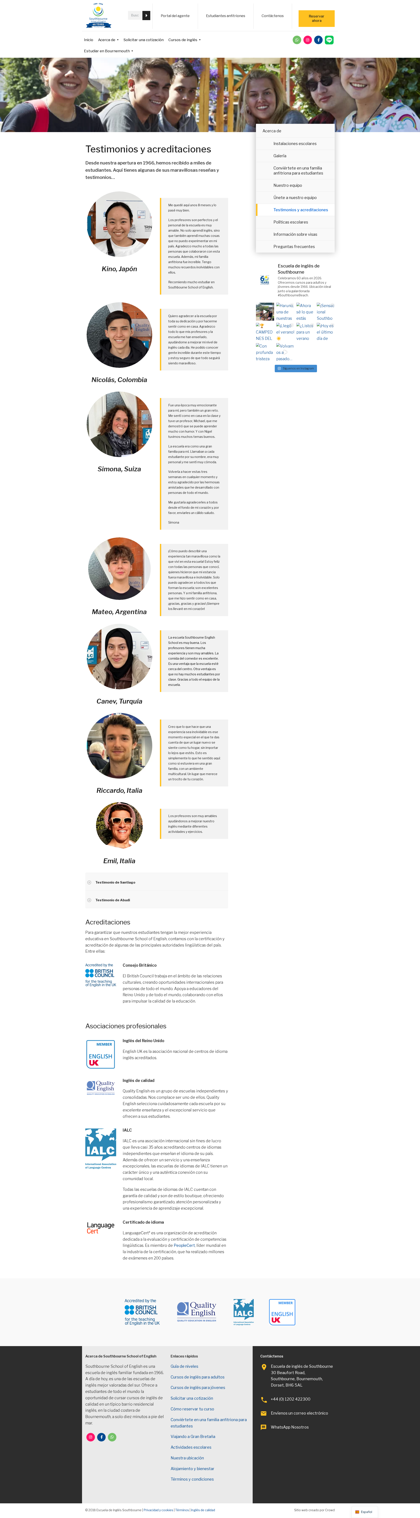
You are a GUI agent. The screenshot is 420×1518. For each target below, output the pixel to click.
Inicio (88, 40)
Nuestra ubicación (187, 1458)
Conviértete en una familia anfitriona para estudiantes (298, 170)
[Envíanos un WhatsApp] (297, 40)
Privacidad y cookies (158, 1510)
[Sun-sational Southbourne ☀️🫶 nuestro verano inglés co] (326, 312)
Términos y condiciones (192, 1479)
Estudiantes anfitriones (225, 16)
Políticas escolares (290, 222)
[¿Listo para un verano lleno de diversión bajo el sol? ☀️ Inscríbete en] (305, 332)
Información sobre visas (295, 234)
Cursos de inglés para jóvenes (198, 1387)
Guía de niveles (184, 1366)
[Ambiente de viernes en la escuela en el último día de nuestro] (265, 312)
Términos (182, 1510)
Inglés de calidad (203, 1510)
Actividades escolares (191, 1447)
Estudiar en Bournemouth (107, 51)
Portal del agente (175, 16)
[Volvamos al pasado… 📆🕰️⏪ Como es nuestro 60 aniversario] (285, 352)
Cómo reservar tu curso (192, 1409)
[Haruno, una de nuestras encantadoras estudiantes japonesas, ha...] (285, 312)
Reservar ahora (316, 18)
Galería (279, 156)
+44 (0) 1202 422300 (290, 1399)
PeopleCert (184, 1245)
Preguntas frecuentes (294, 246)
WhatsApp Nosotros (290, 1427)
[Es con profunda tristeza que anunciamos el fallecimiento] (265, 352)
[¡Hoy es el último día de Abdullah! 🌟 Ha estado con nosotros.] (326, 332)
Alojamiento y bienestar (192, 1468)
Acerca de (106, 40)
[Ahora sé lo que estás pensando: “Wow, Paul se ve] (305, 312)
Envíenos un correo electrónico (299, 1413)
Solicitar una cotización (143, 40)
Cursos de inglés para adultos (197, 1377)
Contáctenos (273, 16)
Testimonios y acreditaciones (300, 210)
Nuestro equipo (287, 185)
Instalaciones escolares (295, 143)
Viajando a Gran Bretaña (193, 1436)
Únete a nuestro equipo (295, 197)
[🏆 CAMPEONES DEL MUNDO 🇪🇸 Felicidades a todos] (265, 332)
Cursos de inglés (182, 40)
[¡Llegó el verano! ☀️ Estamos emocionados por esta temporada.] (285, 332)
